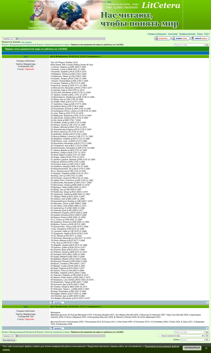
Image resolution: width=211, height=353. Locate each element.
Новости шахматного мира (57, 45)
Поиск (200, 34)
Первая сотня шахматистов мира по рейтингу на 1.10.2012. (97, 45)
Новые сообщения (157, 34)
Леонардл (28, 42)
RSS (109, 2)
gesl (22, 42)
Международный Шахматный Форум (26, 45)
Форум (5, 45)
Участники (173, 34)
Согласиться (192, 348)
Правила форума (187, 34)
